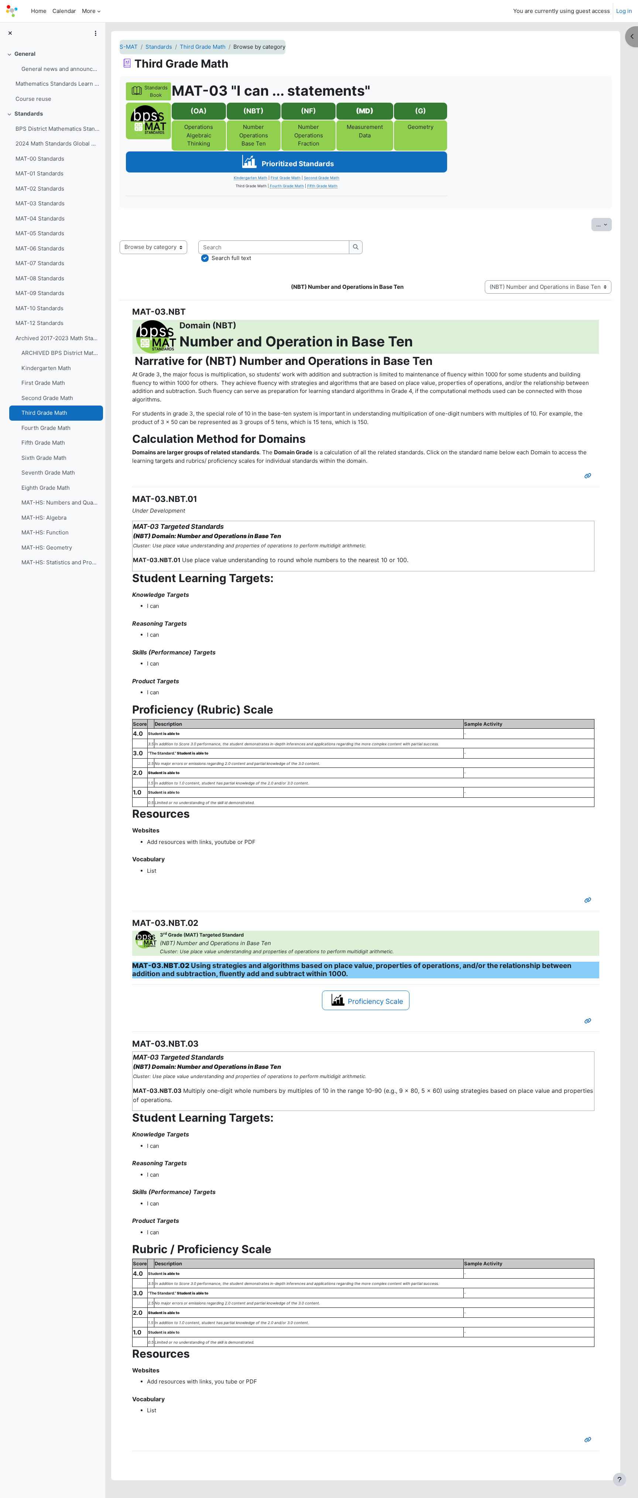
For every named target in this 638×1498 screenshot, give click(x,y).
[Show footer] (619, 1479)
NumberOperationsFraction (308, 135)
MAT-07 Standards (40, 263)
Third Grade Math (44, 412)
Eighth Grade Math (45, 487)
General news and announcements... (60, 68)
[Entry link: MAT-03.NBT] (589, 475)
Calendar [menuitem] (64, 10)
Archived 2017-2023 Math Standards (57, 338)
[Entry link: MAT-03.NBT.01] (589, 900)
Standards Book (156, 91)
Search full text (231, 257)
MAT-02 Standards (40, 188)
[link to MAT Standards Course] (148, 121)
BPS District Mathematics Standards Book (57, 128)
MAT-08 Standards (40, 278)
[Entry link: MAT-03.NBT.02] (589, 1021)
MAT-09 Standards (40, 293)
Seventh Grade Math (48, 472)
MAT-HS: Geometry (46, 547)
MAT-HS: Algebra (43, 517)
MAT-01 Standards (40, 173)
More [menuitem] (89, 10)
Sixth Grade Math (43, 457)
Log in (624, 10)
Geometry (420, 126)
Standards (28, 113)
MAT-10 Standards (40, 308)
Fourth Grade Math (46, 427)
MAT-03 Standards (40, 203)
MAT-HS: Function (45, 532)
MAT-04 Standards (40, 218)
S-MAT (129, 46)
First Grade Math (43, 382)
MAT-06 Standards (40, 248)
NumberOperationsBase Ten (253, 135)
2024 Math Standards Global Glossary (57, 143)
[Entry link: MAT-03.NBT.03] (589, 1439)
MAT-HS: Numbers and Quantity (60, 502)
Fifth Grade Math (43, 442)
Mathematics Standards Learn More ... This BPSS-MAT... (57, 83)
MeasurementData (365, 131)
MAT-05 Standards (40, 233)
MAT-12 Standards (40, 322)
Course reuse (33, 98)
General (24, 53)
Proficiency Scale (375, 1001)
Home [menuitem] (39, 10)
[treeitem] (52, 76)
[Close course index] (10, 33)
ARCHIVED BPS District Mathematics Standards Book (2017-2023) (60, 352)
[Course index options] (95, 33)
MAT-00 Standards (40, 158)
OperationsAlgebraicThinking (198, 135)
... (604, 224)
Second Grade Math (47, 397)
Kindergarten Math (46, 368)
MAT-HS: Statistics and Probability (60, 562)
